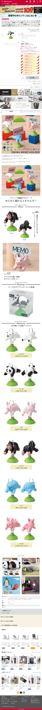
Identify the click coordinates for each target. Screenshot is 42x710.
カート (12, 698)
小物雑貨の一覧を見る (36, 83)
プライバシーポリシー (34, 698)
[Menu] (2, 1)
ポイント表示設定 (14, 701)
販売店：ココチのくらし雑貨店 (33, 29)
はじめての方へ (24, 701)
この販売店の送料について (34, 30)
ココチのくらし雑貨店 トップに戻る (34, 81)
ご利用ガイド (13, 703)
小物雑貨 (28, 5)
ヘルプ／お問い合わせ (25, 696)
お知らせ (22, 698)
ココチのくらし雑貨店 (5, 612)
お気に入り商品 (4, 698)
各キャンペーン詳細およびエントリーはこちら (29, 48)
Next (39, 659)
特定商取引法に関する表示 (35, 702)
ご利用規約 (33, 696)
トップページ (3, 5)
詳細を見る (32, 648)
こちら (13, 706)
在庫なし (3, 648)
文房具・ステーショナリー (21, 5)
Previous (2, 659)
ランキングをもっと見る (36, 652)
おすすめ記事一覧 (14, 696)
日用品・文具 (8, 5)
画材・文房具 (14, 5)
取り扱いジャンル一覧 (5, 701)
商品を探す (3, 696)
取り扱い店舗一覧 (5, 703)
